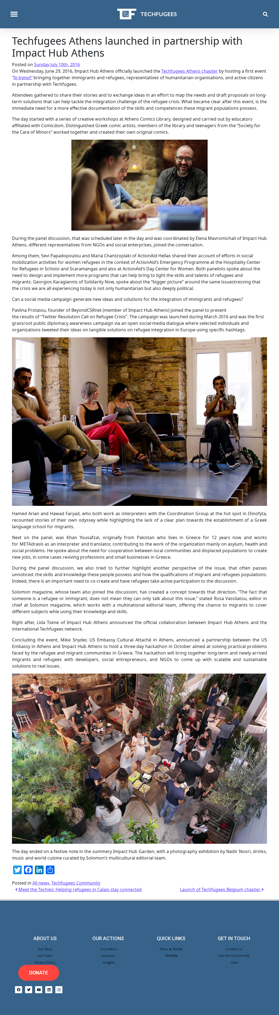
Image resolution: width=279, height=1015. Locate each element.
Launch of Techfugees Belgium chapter (221, 889)
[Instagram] (58, 989)
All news (40, 883)
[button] (14, 14)
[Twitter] (28, 989)
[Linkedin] (48, 989)
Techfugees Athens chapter (189, 71)
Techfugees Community (75, 883)
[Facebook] (18, 989)
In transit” (23, 78)
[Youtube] (38, 989)
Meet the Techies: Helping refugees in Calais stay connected (79, 889)
